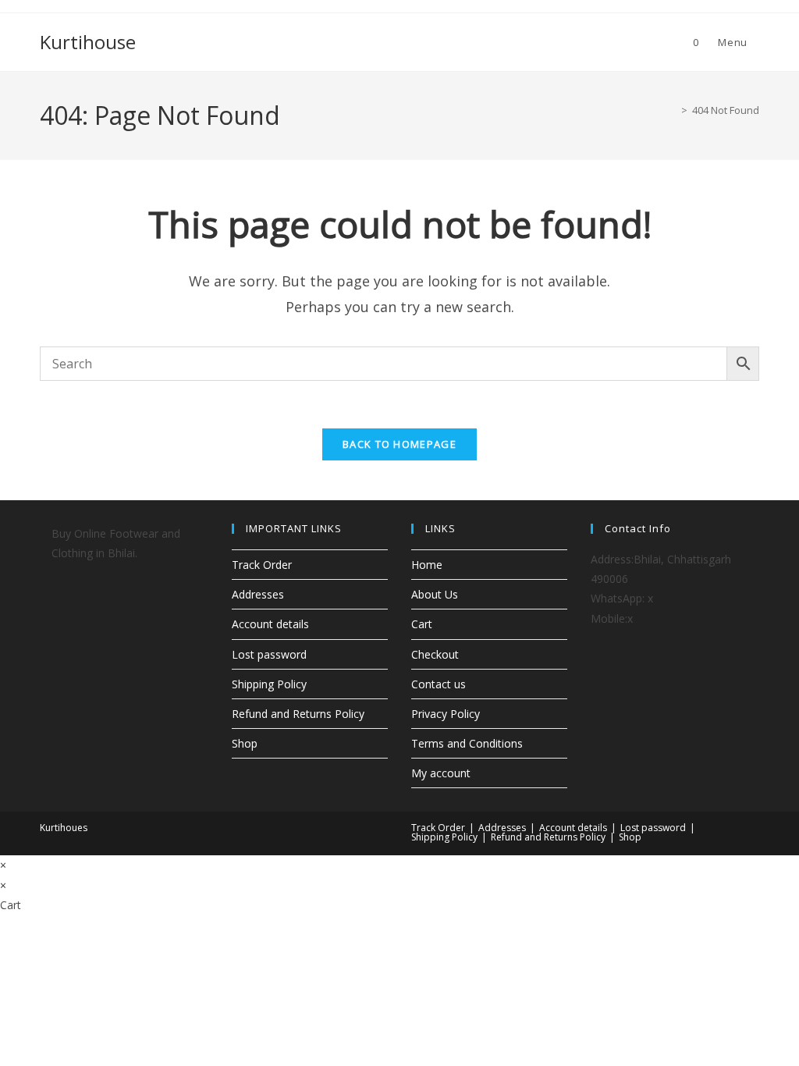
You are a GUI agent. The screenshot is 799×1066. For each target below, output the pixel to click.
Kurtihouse (88, 42)
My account (441, 773)
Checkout (435, 654)
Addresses (258, 594)
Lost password (269, 654)
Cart (421, 624)
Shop (244, 743)
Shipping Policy (269, 684)
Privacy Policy (445, 713)
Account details (270, 624)
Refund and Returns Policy (298, 713)
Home (426, 564)
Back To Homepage (399, 444)
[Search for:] (753, 42)
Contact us (438, 684)
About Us (434, 594)
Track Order (262, 564)
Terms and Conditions (467, 743)
